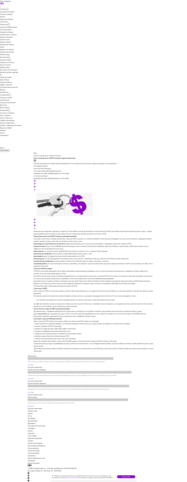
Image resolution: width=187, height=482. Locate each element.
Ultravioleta (31, 460)
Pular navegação (5, 1)
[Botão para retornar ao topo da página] (34, 353)
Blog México (32, 423)
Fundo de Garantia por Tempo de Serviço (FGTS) (95, 231)
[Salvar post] (35, 160)
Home (30, 416)
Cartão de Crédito (33, 451)
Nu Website (31, 418)
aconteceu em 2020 (141, 263)
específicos (46, 316)
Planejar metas (32, 411)
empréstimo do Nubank (82, 283)
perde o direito (129, 246)
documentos (107, 311)
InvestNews (31, 428)
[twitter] (35, 187)
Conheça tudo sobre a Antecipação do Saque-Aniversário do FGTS (55, 286)
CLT (67, 231)
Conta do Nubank (33, 453)
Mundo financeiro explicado (37, 370)
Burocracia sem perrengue (42, 168)
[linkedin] (35, 181)
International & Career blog (36, 426)
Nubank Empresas (34, 463)
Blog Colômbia (32, 421)
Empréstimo (32, 455)
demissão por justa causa (88, 276)
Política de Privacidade (35, 443)
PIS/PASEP (136, 314)
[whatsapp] (35, 189)
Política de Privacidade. (72, 477)
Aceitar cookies (126, 476)
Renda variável (32, 397)
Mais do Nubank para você (36, 458)
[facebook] (35, 184)
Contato (30, 441)
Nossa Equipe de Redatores (36, 446)
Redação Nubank (42, 166)
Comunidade (32, 436)
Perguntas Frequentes (35, 438)
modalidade (58, 246)
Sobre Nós (31, 433)
